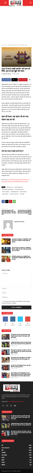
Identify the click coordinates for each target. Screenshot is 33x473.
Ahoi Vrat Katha (5, 191)
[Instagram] (7, 405)
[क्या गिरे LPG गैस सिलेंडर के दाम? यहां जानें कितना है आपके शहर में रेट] (6, 367)
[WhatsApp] (14, 201)
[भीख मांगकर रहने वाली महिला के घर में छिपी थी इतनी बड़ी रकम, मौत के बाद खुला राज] (6, 360)
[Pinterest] (10, 201)
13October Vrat (9, 187)
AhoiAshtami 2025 (14, 191)
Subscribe (27, 317)
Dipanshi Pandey (7, 73)
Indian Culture (5, 193)
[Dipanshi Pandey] (8, 225)
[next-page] (5, 265)
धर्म (5, 45)
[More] (29, 79)
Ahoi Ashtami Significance (8, 189)
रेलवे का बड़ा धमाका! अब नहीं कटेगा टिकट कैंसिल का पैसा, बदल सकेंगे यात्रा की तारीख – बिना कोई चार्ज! (9, 212)
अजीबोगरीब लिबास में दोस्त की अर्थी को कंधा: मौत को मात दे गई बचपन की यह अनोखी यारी (21, 343)
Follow (13, 317)
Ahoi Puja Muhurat (19, 189)
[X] (6, 201)
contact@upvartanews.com (15, 401)
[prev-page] (3, 265)
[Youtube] (15, 405)
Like (5, 317)
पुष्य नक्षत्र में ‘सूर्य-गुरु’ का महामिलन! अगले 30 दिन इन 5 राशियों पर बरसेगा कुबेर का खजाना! (21, 240)
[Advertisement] (16, 24)
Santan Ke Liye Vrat (14, 193)
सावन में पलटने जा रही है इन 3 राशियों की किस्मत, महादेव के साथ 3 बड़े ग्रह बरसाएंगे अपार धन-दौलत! (21, 249)
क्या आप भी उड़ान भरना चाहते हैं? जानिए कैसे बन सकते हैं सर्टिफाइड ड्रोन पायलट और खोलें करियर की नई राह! (24, 212)
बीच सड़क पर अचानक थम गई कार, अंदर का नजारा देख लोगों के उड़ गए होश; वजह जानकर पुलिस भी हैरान (21, 351)
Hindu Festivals (23, 191)
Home (3, 45)
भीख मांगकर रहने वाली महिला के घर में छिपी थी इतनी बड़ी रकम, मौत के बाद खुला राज (20, 358)
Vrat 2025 (22, 193)
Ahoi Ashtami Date (18, 187)
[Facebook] (3, 201)
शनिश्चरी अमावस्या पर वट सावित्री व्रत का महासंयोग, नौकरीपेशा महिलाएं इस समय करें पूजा (21, 258)
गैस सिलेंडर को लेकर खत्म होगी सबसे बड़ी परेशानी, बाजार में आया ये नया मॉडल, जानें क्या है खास (20, 336)
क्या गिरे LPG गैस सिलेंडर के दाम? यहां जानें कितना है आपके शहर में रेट (21, 366)
